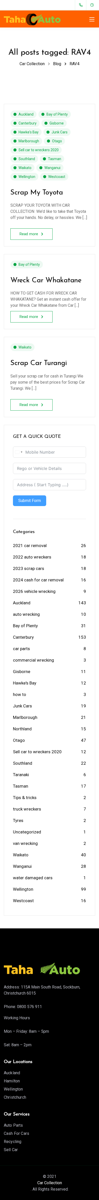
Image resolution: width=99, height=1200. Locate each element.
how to (19, 694)
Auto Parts (13, 1125)
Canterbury (28, 123)
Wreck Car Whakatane (45, 280)
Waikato (25, 168)
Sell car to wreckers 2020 (39, 150)
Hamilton (12, 1081)
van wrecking (25, 843)
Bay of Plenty (57, 114)
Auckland (26, 114)
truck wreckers (27, 809)
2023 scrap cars (28, 568)
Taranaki (21, 774)
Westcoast (56, 177)
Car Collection (49, 1182)
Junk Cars (60, 132)
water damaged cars (33, 877)
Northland (22, 728)
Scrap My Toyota (36, 192)
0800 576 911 (29, 1006)
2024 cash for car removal (38, 579)
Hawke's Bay (29, 132)
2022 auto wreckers (32, 557)
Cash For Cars (16, 1133)
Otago (57, 141)
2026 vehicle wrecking (34, 591)
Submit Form (29, 500)
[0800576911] (82, 5)
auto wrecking (26, 614)
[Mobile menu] (91, 19)
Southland (27, 159)
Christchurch (15, 1097)
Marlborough (29, 141)
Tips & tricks (25, 797)
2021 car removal (30, 545)
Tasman (54, 159)
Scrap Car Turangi (38, 363)
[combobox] (18, 452)
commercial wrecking (33, 660)
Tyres (18, 820)
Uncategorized (27, 831)
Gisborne (57, 123)
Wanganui (52, 168)
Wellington (27, 177)
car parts (21, 648)
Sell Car (11, 1149)
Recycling (12, 1141)
